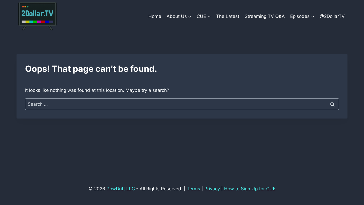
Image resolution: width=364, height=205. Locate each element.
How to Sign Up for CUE (250, 188)
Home (154, 16)
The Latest (227, 16)
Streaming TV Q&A (265, 16)
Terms (193, 188)
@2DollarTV (332, 16)
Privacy (212, 188)
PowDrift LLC (121, 188)
